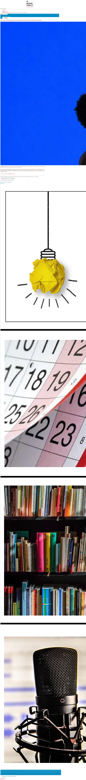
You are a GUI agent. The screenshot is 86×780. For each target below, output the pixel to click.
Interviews (6, 17)
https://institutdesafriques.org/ (10, 173)
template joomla (2, 778)
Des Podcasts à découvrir (6, 16)
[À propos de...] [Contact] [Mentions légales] (9, 776)
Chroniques (6, 18)
